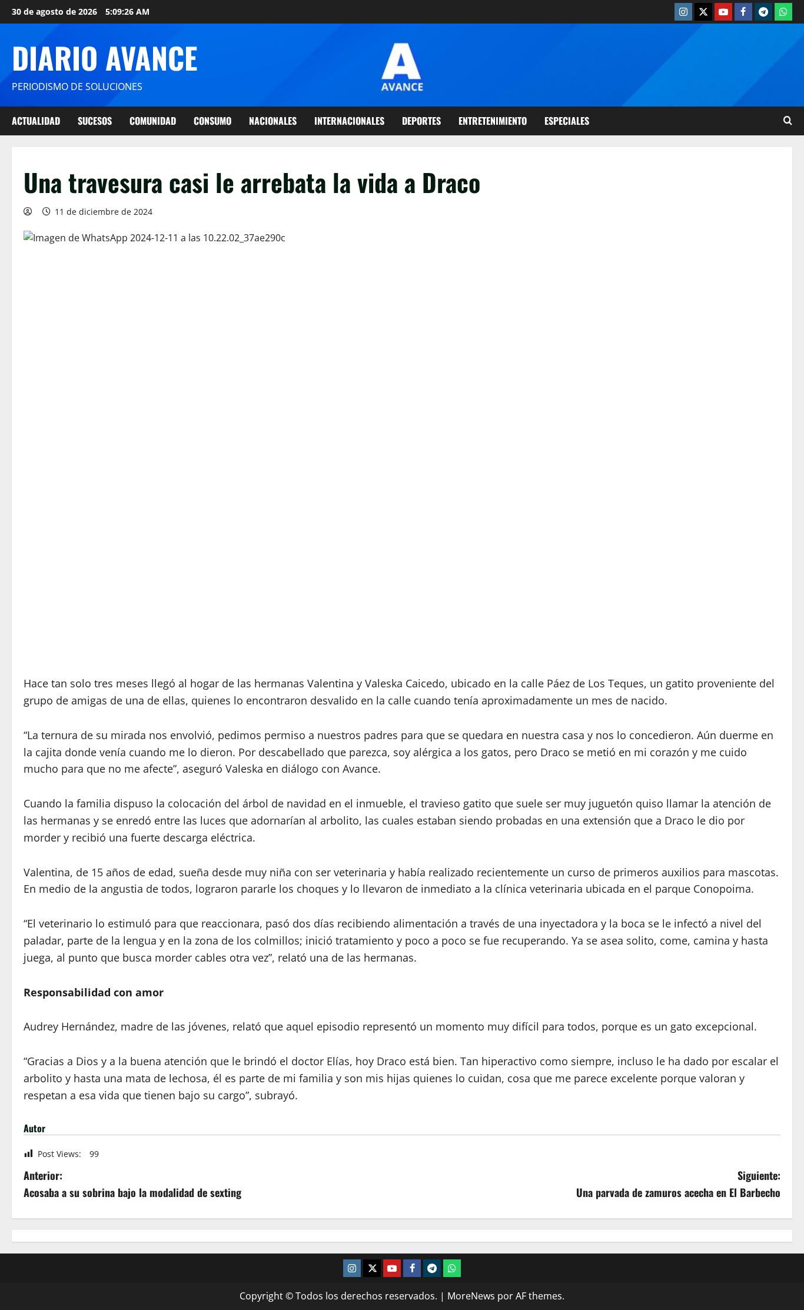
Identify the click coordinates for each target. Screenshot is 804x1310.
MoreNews (471, 1295)
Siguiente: (678, 1184)
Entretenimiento (493, 121)
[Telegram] (763, 12)
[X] (703, 12)
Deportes (421, 121)
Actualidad (36, 121)
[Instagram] (683, 12)
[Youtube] (723, 12)
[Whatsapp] (783, 12)
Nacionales (273, 121)
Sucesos (95, 121)
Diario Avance (104, 57)
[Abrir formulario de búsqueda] (787, 120)
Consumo (212, 121)
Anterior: (132, 1184)
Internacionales (349, 121)
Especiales (566, 121)
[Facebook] (743, 12)
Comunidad (152, 121)
